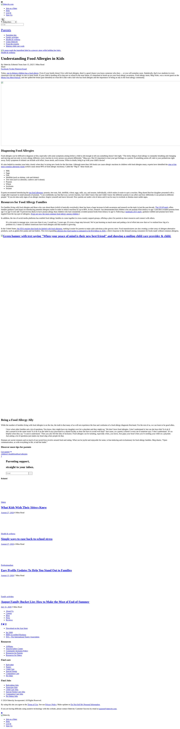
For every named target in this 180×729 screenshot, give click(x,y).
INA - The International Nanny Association (22, 637)
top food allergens (36, 193)
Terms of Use (33, 705)
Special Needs (11, 671)
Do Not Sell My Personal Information (85, 705)
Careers (9, 613)
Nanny (8, 667)
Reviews (9, 620)
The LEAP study (161, 207)
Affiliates (9, 646)
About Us (9, 611)
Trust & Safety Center (14, 649)
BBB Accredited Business (16, 635)
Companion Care (12, 673)
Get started (5, 452)
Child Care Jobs (12, 690)
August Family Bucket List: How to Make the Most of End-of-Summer (45, 601)
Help (8, 721)
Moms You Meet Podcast (10, 77)
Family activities (7, 597)
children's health (7, 454)
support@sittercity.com (108, 709)
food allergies (22, 454)
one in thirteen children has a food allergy (23, 73)
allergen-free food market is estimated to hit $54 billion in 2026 (81, 231)
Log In (8, 724)
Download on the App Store (17, 628)
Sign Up (9, 726)
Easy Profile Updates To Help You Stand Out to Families (36, 570)
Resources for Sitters (14, 655)
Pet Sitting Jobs (12, 696)
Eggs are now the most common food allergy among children (54, 214)
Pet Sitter (9, 676)
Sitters (3, 502)
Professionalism (7, 565)
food (15, 454)
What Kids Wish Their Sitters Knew (24, 507)
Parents (6, 30)
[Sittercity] (7, 4)
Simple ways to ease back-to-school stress (26, 538)
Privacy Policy (50, 705)
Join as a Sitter (11, 719)
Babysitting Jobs (12, 685)
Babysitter (10, 665)
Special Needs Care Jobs (15, 692)
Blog (8, 616)
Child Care (10, 669)
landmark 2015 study (134, 212)
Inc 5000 (9, 632)
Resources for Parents (14, 653)
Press (8, 618)
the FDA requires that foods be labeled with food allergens (39, 229)
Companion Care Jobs (14, 694)
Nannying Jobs (12, 687)
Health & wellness (8, 52)
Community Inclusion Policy (17, 651)
